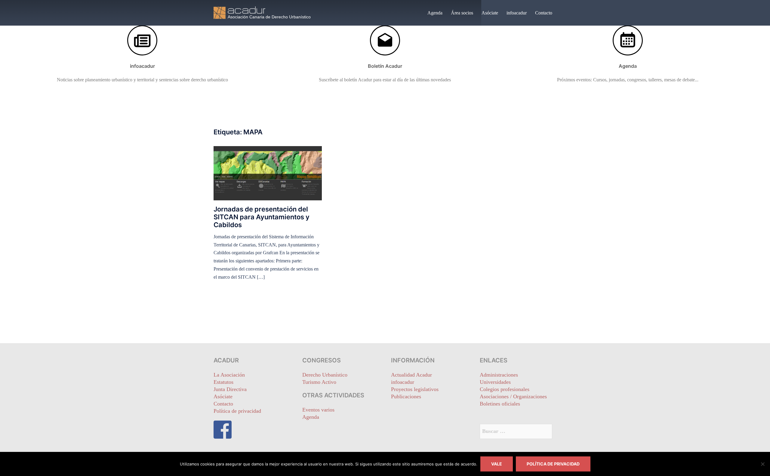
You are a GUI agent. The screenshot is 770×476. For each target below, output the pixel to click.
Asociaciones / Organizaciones (513, 396)
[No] (762, 464)
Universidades (495, 382)
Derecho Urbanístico (324, 375)
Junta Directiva (230, 389)
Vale (496, 463)
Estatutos (223, 382)
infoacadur (517, 12)
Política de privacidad (237, 411)
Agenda (434, 12)
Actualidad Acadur (411, 375)
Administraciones (499, 375)
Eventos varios (318, 410)
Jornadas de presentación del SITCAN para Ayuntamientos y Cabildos (262, 217)
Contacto (543, 12)
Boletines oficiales (500, 404)
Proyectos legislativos (415, 389)
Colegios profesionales (504, 389)
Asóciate (490, 12)
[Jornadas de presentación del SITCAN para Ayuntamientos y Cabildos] (268, 172)
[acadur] (268, 12)
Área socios (462, 12)
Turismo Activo (319, 382)
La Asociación (229, 375)
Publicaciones (406, 396)
